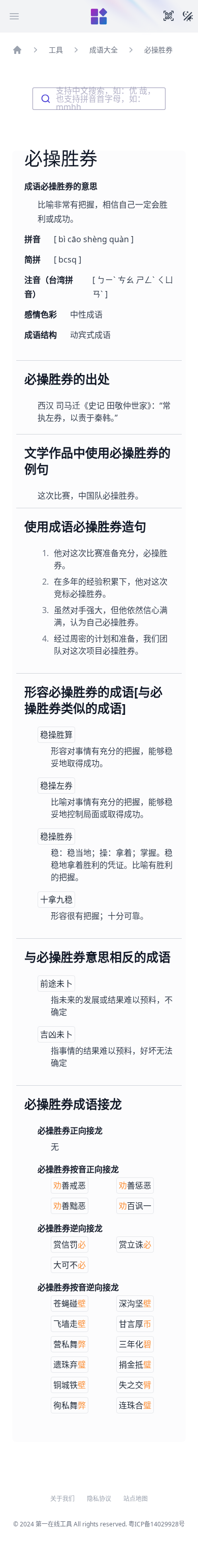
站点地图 (135, 1499)
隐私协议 (99, 1499)
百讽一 (135, 1205)
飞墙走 (69, 1323)
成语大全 (103, 49)
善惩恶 (135, 1185)
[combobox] (99, 99)
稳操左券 (56, 785)
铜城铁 (69, 1385)
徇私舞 (69, 1405)
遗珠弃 (69, 1364)
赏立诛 (135, 1244)
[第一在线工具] (99, 16)
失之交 (135, 1385)
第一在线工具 (54, 1524)
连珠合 (135, 1405)
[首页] (17, 50)
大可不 (69, 1264)
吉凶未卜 (56, 1034)
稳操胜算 (56, 734)
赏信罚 (69, 1244)
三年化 (135, 1344)
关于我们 (62, 1499)
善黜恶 (69, 1205)
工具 (56, 49)
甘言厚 (135, 1323)
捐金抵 (135, 1364)
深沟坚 (135, 1303)
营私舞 (69, 1344)
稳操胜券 (56, 836)
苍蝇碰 (69, 1303)
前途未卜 (56, 983)
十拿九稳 (56, 899)
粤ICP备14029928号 (156, 1524)
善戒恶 (69, 1185)
